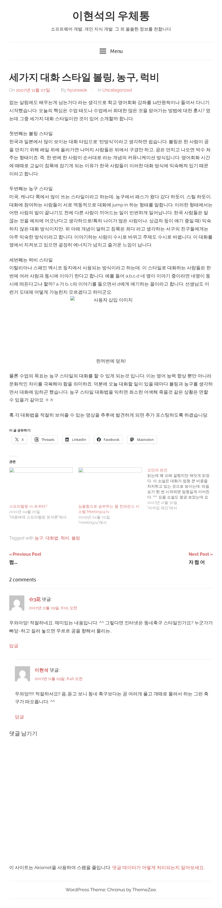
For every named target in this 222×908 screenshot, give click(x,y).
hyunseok (77, 90)
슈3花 (35, 599)
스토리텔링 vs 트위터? (28, 506)
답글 (13, 645)
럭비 (65, 538)
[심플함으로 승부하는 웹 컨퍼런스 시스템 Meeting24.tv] (110, 485)
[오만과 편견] (181, 489)
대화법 (51, 538)
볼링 (75, 538)
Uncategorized (117, 90)
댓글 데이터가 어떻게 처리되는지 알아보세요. (158, 867)
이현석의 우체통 (111, 16)
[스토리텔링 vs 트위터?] (41, 485)
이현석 (41, 670)
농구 (39, 538)
